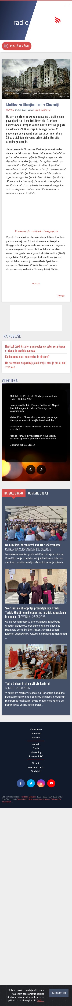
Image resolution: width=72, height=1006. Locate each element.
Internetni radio (36, 975)
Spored (36, 945)
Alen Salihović (43, 109)
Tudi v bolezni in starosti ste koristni (27, 891)
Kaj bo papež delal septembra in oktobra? (27, 392)
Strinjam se (59, 992)
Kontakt (36, 952)
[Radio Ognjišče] (36, 20)
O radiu (36, 971)
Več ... (40, 1000)
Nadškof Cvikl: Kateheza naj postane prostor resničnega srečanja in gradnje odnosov (35, 383)
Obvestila (36, 941)
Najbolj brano (13, 701)
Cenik (36, 956)
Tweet (60, 313)
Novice (10, 110)
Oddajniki (36, 979)
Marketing (36, 960)
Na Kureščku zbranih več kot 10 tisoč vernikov (32, 753)
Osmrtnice (36, 937)
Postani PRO (36, 964)
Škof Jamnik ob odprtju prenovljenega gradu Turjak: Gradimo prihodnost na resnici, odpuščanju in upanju (35, 820)
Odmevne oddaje (38, 701)
